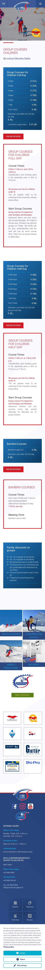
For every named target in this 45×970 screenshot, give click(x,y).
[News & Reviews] (11, 621)
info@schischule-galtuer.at (13, 887)
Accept (22, 953)
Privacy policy (8, 947)
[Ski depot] (34, 651)
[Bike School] (22, 682)
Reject (22, 959)
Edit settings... (22, 965)
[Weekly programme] (11, 651)
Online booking (13, 136)
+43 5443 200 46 (9, 880)
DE (3, 3)
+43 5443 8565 (8, 872)
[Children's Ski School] (34, 621)
